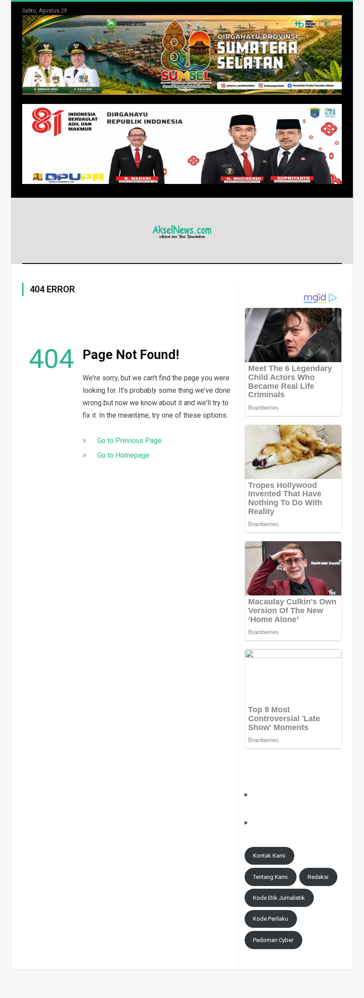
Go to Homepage (123, 455)
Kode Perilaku (270, 918)
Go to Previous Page (129, 440)
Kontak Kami (269, 855)
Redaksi (318, 877)
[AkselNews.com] (182, 230)
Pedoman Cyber (273, 940)
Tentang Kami (270, 877)
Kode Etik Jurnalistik (279, 897)
